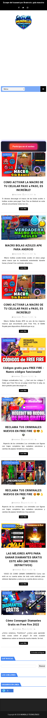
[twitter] (23, 7)
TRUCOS (8, 155)
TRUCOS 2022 (9, 340)
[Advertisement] (23, 59)
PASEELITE (8, 399)
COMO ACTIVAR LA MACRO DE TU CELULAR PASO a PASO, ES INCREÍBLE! (23, 186)
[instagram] (27, 7)
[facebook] (19, 7)
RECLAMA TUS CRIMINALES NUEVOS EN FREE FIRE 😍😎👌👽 (23, 431)
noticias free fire (11, 463)
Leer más (23, 209)
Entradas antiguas (37, 652)
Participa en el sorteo (23, 146)
